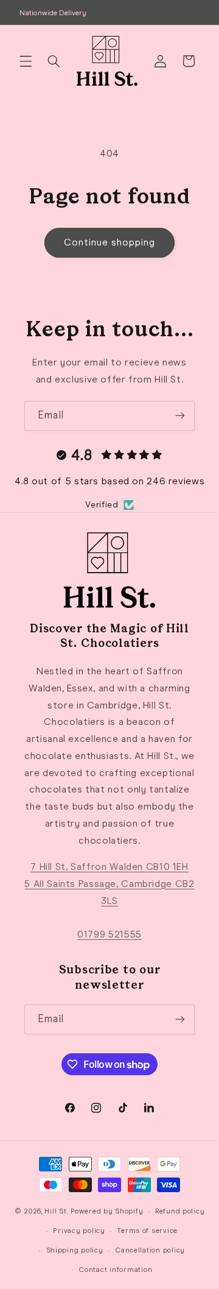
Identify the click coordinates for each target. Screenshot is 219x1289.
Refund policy (180, 1211)
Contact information (115, 1269)
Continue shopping (110, 242)
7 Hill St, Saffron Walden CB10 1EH (109, 866)
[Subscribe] (180, 416)
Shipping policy (74, 1250)
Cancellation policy (150, 1250)
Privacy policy (79, 1230)
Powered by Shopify (107, 1211)
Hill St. (56, 1211)
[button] (26, 61)
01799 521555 (109, 934)
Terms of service (147, 1230)
